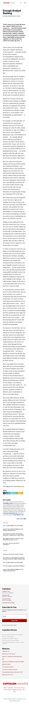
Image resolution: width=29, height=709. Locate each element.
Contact (5, 689)
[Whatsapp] (12, 493)
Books (9, 689)
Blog (20, 689)
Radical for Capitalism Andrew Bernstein (12, 656)
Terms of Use (17, 687)
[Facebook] (9, 493)
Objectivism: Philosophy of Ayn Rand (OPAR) (13, 661)
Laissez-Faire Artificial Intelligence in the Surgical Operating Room (13, 529)
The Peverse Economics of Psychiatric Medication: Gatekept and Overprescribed (13, 534)
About (5, 687)
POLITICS (5, 523)
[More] (22, 493)
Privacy (23, 687)
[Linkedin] (7, 493)
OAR (3, 659)
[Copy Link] (19, 493)
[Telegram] (14, 493)
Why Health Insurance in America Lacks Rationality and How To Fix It (13, 539)
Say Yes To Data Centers (8, 636)
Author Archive (20, 518)
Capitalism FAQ (5, 595)
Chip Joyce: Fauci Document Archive (10, 640)
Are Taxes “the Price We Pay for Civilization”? (11, 544)
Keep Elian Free (6, 674)
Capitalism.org (5, 651)
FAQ (24, 689)
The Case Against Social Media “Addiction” (14, 566)
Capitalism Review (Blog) (8, 602)
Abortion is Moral (6, 664)
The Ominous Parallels (7, 667)
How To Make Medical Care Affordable (13, 525)
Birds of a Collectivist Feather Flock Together (12, 634)
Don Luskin (8, 16)
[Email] (17, 493)
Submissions (10, 687)
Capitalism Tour (6, 591)
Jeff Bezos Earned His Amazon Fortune (13, 554)
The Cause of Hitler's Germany (9, 669)
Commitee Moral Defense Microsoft (11, 672)
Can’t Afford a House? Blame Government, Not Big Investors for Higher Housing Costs (14, 558)
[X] (4, 493)
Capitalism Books (6, 599)
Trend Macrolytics (11, 308)
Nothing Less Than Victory (8, 653)
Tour (14, 691)
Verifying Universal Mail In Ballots (9, 638)
